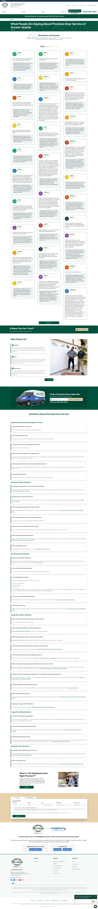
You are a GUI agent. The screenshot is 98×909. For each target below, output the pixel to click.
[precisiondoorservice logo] (20, 863)
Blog (73, 861)
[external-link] (90, 16)
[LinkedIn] (14, 880)
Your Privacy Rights (63, 900)
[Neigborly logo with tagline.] (58, 829)
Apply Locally (56, 873)
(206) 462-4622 (61, 402)
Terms (51, 812)
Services (36, 861)
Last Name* (29, 802)
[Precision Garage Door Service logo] (5, 5)
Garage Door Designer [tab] (91, 5)
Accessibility (47, 900)
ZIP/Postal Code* (77, 802)
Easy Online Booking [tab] (75, 11)
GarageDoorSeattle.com (16, 877)
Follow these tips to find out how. (42, 549)
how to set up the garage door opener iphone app (46, 658)
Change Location (15, 6)
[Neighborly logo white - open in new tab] (3, 0)
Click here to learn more (17, 640)
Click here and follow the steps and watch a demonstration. (49, 649)
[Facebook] (11, 880)
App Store (58, 849)
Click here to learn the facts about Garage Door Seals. (71, 763)
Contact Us (55, 870)
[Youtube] (20, 880)
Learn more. (49, 590)
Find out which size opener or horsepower (21, 631)
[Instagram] (22, 880)
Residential (18, 797)
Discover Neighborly (34, 849)
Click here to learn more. (73, 687)
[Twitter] (17, 880)
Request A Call (19, 816)
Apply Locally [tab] (74, 5)
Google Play (68, 849)
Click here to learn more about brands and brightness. (43, 707)
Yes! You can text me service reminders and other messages (25, 807)
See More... (49, 322)
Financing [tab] (68, 5)
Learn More (94, 16)
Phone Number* (58, 802)
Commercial (31, 797)
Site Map (74, 866)
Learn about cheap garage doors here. (66, 599)
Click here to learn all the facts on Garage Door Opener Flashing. (53, 668)
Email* (42, 802)
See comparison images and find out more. (61, 741)
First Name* (14, 802)
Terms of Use (33, 900)
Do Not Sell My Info (54, 900)
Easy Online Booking (82, 329)
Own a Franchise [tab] (82, 5)
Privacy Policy (56, 812)
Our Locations (75, 864)
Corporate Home (76, 869)
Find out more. (40, 562)
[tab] (4, 12)
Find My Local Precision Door (75, 399)
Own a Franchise (56, 868)
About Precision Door (57, 865)
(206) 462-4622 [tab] (90, 12)
